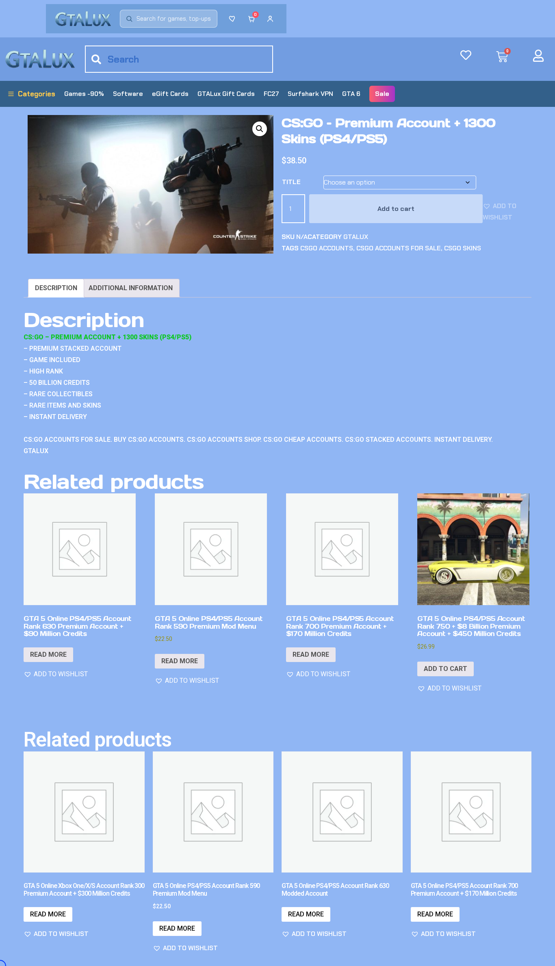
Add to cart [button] (445, 669)
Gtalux (355, 236)
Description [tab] (56, 288)
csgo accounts (326, 248)
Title (291, 182)
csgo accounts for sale (398, 248)
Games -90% (84, 93)
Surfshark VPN (310, 93)
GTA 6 (351, 93)
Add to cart (395, 208)
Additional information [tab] (131, 288)
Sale (382, 93)
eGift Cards (170, 93)
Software (128, 93)
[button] (259, 129)
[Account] (270, 19)
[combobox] (179, 59)
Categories (36, 93)
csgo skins (462, 248)
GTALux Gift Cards (226, 93)
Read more (48, 654)
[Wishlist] (233, 19)
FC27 (271, 93)
